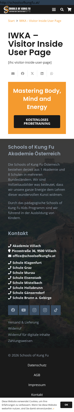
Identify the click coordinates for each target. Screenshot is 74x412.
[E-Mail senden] (13, 73)
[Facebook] (13, 310)
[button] (54, 9)
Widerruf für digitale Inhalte (29, 334)
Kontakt (37, 394)
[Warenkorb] (69, 9)
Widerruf (14, 328)
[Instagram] (34, 310)
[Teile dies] (22, 73)
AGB (37, 375)
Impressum (37, 385)
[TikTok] (56, 310)
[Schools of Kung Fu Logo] (17, 10)
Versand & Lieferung (23, 322)
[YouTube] (24, 310)
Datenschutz (37, 365)
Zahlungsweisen (20, 341)
